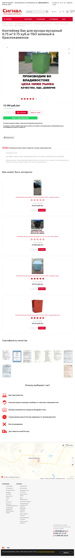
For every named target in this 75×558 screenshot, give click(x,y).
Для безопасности (24, 498)
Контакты (9, 502)
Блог (64, 19)
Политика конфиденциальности (12, 504)
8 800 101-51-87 (60, 533)
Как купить (28, 19)
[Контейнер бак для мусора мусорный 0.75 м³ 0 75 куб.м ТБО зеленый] (39, 71)
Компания (5, 484)
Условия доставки (8, 493)
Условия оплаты (10, 490)
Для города (23, 488)
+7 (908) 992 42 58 (61, 535)
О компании (41, 19)
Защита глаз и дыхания (24, 522)
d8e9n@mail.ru (61, 531)
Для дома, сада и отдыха (24, 491)
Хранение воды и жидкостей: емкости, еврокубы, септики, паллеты (24, 507)
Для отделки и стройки (24, 514)
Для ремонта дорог (23, 494)
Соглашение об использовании (46, 551)
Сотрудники (53, 19)
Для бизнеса (23, 486)
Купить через (20, 118)
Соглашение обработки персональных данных (10, 510)
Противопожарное (25, 501)
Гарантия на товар (9, 496)
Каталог (9, 19)
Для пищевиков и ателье (24, 518)
